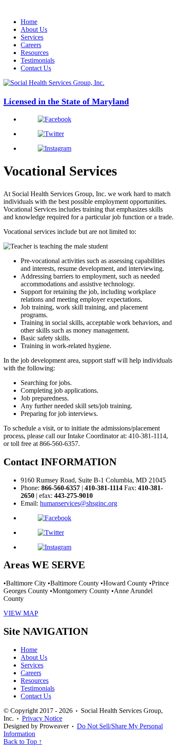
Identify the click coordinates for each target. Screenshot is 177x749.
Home (29, 21)
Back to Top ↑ (22, 741)
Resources (35, 52)
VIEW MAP (20, 613)
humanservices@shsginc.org (78, 503)
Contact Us (36, 68)
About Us (34, 29)
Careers (31, 45)
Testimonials (38, 60)
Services (32, 37)
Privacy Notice (42, 718)
